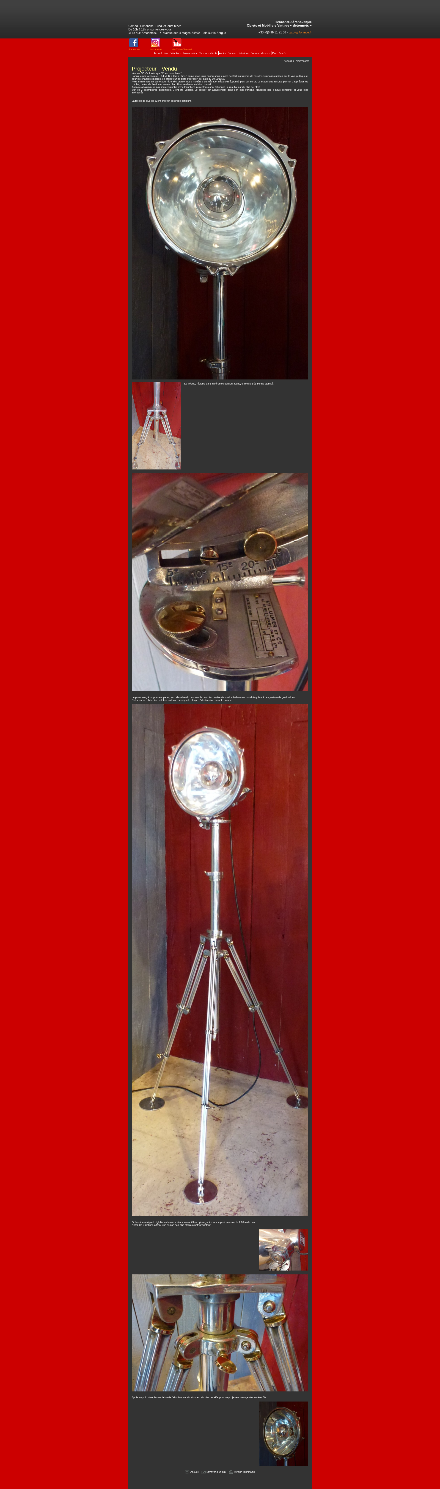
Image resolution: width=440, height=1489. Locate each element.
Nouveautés (190, 53)
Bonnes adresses (261, 53)
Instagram (156, 49)
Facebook (134, 49)
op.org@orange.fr (300, 32)
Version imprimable (244, 1471)
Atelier (223, 53)
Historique (244, 53)
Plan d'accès (279, 53)
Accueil (158, 53)
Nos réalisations (173, 53)
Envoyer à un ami (216, 1471)
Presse (232, 53)
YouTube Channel (182, 49)
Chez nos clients (208, 53)
